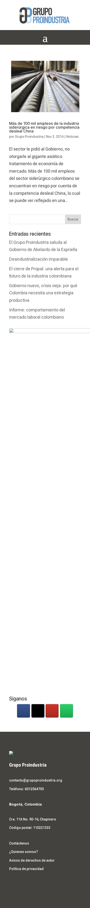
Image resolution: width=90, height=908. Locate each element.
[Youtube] (52, 711)
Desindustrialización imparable (38, 259)
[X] (37, 711)
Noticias (72, 137)
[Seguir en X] (22, 883)
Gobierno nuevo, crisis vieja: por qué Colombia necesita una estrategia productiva (43, 293)
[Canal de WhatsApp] (66, 711)
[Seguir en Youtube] (32, 883)
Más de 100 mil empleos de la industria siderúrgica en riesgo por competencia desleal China (44, 127)
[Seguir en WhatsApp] (42, 883)
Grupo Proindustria (29, 137)
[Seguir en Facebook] (13, 883)
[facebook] (23, 711)
